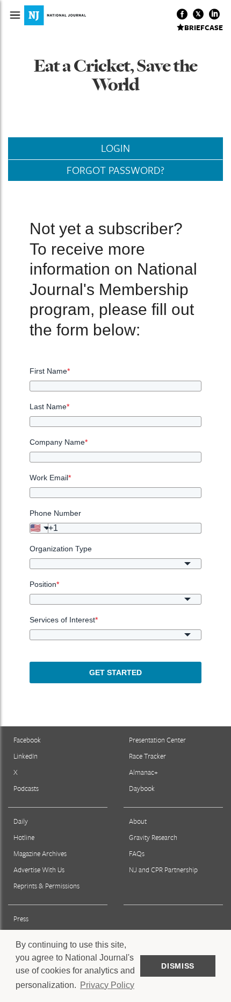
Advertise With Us (38, 869)
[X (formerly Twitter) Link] (198, 14)
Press (20, 918)
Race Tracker (147, 756)
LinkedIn (25, 756)
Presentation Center (157, 740)
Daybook (142, 788)
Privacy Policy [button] (107, 985)
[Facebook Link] (182, 14)
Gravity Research (153, 837)
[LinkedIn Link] (214, 14)
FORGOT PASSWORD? (115, 170)
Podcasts (26, 788)
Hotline (23, 837)
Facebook (27, 740)
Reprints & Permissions (46, 886)
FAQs (137, 853)
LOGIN (115, 148)
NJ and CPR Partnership (163, 869)
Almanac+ (143, 772)
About (138, 821)
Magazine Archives (40, 853)
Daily (20, 821)
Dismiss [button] (177, 966)
